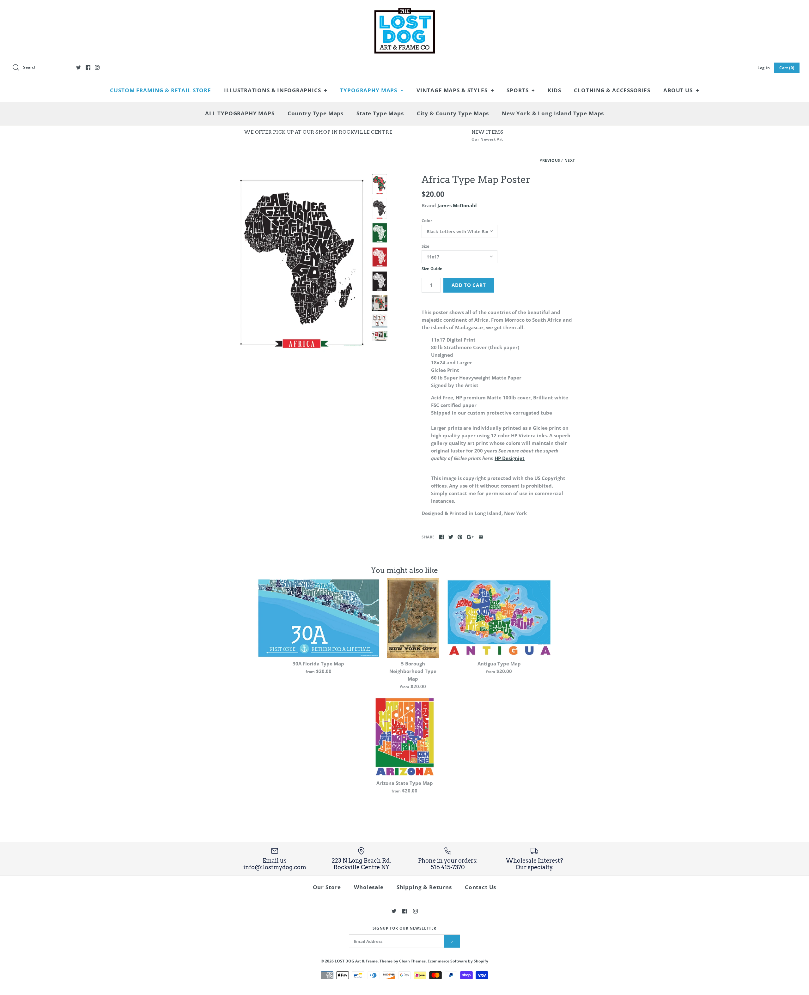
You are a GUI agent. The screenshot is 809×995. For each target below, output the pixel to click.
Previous (549, 160)
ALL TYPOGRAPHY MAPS (240, 113)
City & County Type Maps (453, 113)
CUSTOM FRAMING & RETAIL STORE (160, 90)
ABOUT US (681, 90)
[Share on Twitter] (450, 537)
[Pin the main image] (460, 537)
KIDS (554, 90)
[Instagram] (97, 67)
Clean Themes (412, 961)
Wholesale (369, 887)
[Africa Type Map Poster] (301, 264)
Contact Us (480, 887)
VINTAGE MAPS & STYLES (455, 90)
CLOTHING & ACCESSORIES (612, 90)
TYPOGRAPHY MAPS (371, 90)
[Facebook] (88, 67)
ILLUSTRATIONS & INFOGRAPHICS (276, 90)
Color (427, 220)
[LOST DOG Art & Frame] (404, 10)
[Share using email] (480, 537)
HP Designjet (510, 458)
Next (569, 160)
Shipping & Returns (424, 887)
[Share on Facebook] (441, 537)
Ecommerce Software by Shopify (458, 961)
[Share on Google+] (470, 537)
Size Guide (432, 268)
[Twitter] (78, 67)
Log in (763, 67)
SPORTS (521, 90)
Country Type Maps (316, 113)
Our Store (327, 887)
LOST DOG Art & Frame (356, 961)
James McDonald (457, 205)
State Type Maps (380, 113)
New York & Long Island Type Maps (553, 113)
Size (425, 246)
